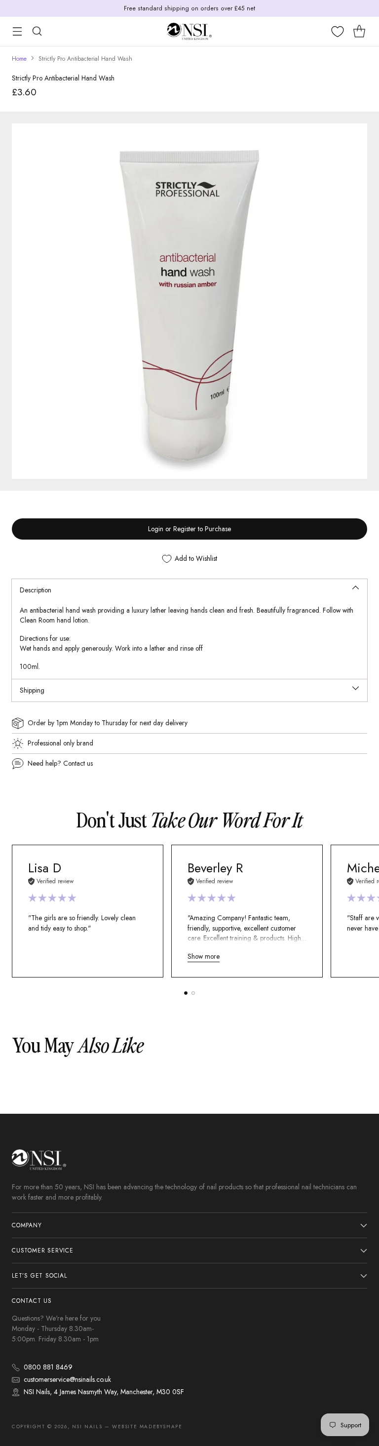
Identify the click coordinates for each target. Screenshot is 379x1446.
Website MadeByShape (147, 1426)
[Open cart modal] (359, 31)
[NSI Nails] (189, 31)
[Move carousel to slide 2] (193, 993)
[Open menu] (17, 31)
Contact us (78, 763)
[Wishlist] (337, 32)
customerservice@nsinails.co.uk (67, 1379)
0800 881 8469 (48, 1367)
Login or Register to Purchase (189, 529)
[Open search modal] (37, 31)
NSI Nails (87, 1426)
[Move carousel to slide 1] (186, 993)
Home (19, 58)
